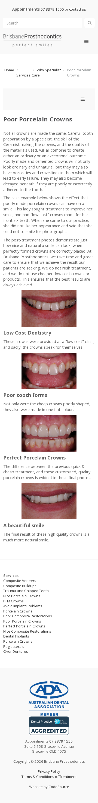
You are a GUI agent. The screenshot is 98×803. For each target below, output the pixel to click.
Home (9, 70)
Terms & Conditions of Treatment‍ (49, 776)
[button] (86, 41)
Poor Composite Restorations (27, 616)
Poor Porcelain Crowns (22, 621)
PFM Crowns (13, 601)
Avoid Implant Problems (22, 605)
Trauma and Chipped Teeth (26, 590)
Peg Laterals (13, 646)
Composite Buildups (19, 585)
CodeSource (58, 786)
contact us (77, 9)
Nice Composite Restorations (27, 631)
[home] (32, 40)
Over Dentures (15, 651)
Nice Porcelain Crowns (21, 595)
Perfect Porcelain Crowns (24, 626)
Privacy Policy (49, 771)
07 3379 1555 (52, 9)
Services (23, 75)
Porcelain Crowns (17, 611)
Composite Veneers (19, 580)
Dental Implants (16, 636)
